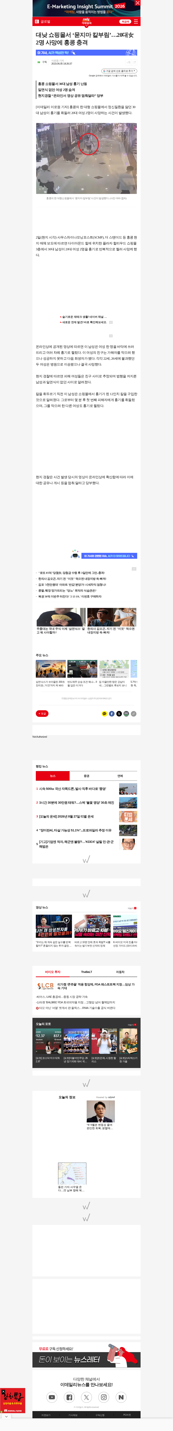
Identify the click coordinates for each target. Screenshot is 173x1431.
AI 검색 (125, 21)
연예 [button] (120, 775)
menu (136, 21)
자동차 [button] (120, 971)
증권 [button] (86, 775)
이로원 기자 (57, 60)
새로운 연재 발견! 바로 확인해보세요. (84, 322)
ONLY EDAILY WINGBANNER (86, 21)
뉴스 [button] (52, 775)
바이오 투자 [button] (52, 972)
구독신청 (99, 1415)
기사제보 (72, 1415)
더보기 (131, 908)
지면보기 (45, 1415)
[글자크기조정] (128, 62)
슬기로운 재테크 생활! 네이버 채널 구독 (86, 316)
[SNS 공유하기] (134, 62)
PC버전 (127, 1414)
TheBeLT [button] (86, 971)
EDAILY (37, 21)
